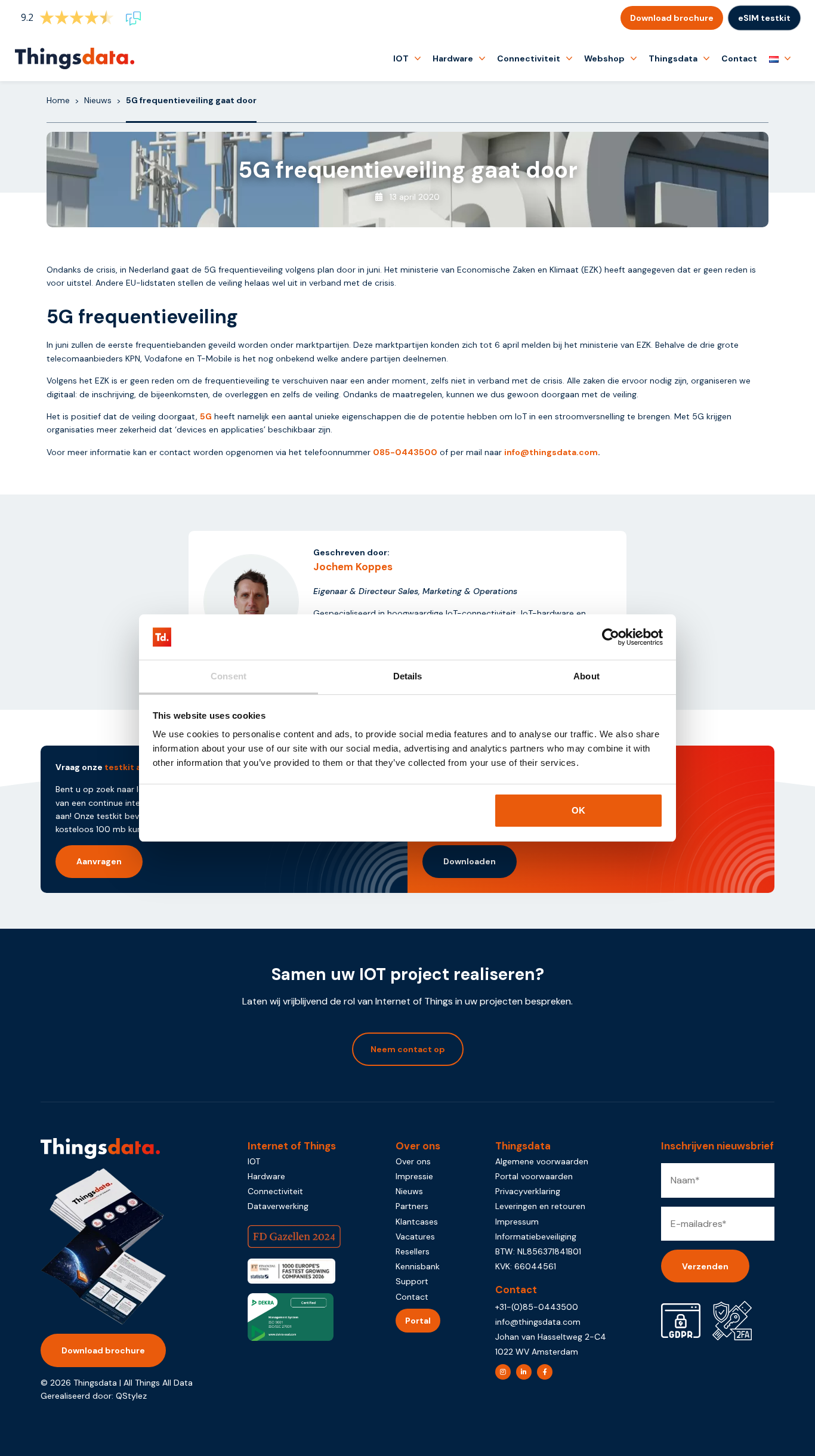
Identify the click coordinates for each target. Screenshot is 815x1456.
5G (206, 416)
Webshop (604, 58)
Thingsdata (673, 58)
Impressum (517, 1221)
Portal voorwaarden (534, 1176)
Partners (412, 1206)
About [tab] (586, 676)
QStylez (131, 1395)
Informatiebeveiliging (535, 1236)
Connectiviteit (528, 58)
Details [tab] (407, 676)
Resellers (413, 1251)
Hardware (453, 58)
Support (412, 1281)
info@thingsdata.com (551, 452)
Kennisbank (418, 1266)
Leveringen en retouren (540, 1206)
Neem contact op (408, 1049)
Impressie (414, 1176)
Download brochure (672, 18)
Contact (739, 58)
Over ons (413, 1161)
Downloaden (469, 861)
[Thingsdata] (74, 58)
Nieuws (98, 100)
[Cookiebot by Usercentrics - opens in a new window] (610, 637)
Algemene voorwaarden (541, 1161)
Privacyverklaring (527, 1191)
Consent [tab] (228, 676)
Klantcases (417, 1221)
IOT (401, 58)
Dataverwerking (278, 1206)
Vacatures (415, 1236)
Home (58, 100)
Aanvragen (99, 861)
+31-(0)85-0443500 (536, 1307)
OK (578, 810)
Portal (418, 1320)
